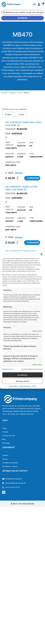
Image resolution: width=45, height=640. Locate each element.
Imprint (34, 386)
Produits (12, 93)
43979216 (19, 173)
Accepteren (22, 375)
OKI (19, 93)
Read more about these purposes (32, 369)
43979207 (19, 237)
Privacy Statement (25, 386)
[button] (41, 254)
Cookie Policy (13, 386)
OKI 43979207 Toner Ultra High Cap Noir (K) (21, 188)
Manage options (22, 381)
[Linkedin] (3, 492)
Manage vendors (7, 369)
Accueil (4, 93)
